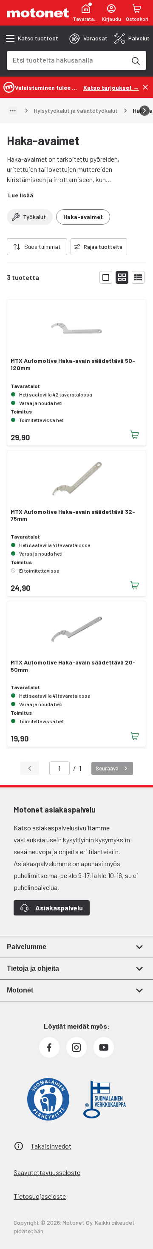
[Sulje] (145, 87)
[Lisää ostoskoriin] (134, 435)
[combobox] (66, 59)
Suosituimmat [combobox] (42, 246)
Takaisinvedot (51, 1146)
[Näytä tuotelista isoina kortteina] (105, 277)
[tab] (88, 38)
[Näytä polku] (12, 110)
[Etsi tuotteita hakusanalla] (135, 60)
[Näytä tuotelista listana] (138, 277)
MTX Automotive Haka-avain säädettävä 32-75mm (73, 515)
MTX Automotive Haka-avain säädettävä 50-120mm (73, 364)
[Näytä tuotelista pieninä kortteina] (122, 277)
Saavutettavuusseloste (47, 1172)
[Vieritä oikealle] (144, 111)
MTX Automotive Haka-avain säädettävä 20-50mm (73, 666)
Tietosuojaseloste (40, 1196)
